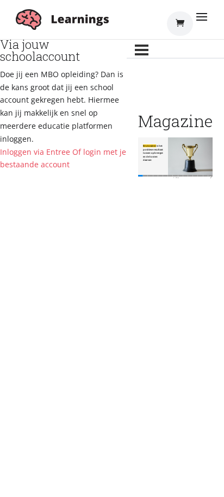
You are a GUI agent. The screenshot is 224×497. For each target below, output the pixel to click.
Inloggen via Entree (35, 152)
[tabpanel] (175, 158)
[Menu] (142, 50)
